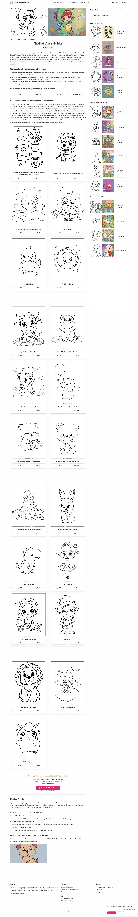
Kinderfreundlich (21, 39)
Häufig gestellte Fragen (67, 898)
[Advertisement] (48, 298)
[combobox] (112, 2)
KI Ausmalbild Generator (67, 887)
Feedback (99, 889)
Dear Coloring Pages (17, 887)
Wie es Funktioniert (66, 891)
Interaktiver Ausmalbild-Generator (70, 889)
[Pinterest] (96, 892)
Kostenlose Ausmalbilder (67, 894)
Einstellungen (121, 912)
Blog (62, 896)
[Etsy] (99, 892)
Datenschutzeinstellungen (68, 903)
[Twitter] (102, 892)
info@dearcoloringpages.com (105, 887)
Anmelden (123, 2)
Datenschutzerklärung (129, 909)
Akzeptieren (111, 912)
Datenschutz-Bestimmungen (68, 900)
